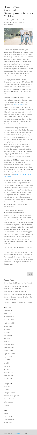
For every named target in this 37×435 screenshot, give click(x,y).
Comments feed (9, 419)
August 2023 (8, 326)
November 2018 (9, 347)
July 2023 (7, 329)
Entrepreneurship (10, 393)
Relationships (8, 25)
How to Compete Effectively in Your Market (18, 283)
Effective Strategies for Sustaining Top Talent (18, 302)
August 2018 (8, 357)
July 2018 (7, 360)
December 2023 (9, 317)
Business (7, 387)
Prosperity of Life (18, 22)
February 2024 (8, 311)
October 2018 (8, 351)
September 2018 (9, 354)
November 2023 (9, 320)
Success (6, 405)
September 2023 (9, 323)
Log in (6, 413)
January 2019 (8, 341)
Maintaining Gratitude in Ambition (15, 291)
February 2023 (8, 335)
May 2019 (7, 338)
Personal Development (11, 396)
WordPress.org (8, 422)
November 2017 (9, 375)
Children (20, 20)
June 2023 (7, 332)
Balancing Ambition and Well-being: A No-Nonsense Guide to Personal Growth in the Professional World (18, 297)
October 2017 (8, 378)
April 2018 (7, 369)
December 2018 (9, 344)
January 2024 (8, 314)
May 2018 (7, 366)
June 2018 (7, 363)
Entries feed (8, 416)
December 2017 (9, 372)
